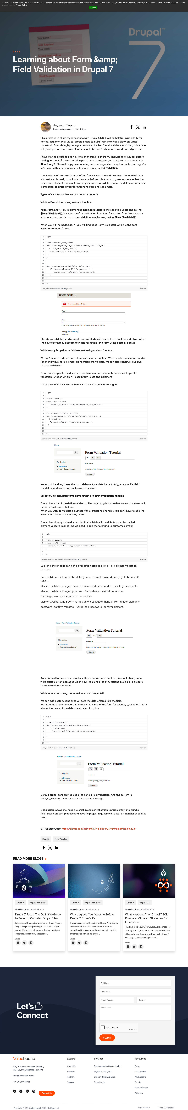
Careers (70, 1082)
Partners (71, 1077)
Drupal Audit (99, 1082)
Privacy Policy (143, 1107)
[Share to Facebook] (131, 127)
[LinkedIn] (27, 1091)
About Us (71, 1066)
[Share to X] (138, 127)
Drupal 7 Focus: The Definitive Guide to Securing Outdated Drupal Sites (38, 916)
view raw (143, 289)
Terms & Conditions (165, 1107)
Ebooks (138, 1082)
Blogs (137, 1066)
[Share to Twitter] (24, 942)
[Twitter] (21, 1091)
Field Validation (61, 839)
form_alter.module (48, 289)
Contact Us (47, 1093)
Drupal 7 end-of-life (38, 903)
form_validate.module (49, 748)
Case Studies (140, 1071)
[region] (94, 260)
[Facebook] (14, 1091)
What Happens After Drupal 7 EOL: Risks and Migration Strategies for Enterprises (146, 918)
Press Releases (141, 1087)
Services (71, 1071)
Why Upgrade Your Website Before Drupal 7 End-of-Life (92, 916)
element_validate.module (50, 439)
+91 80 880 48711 (21, 1081)
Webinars (139, 1093)
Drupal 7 (45, 839)
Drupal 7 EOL (145, 903)
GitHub (69, 289)
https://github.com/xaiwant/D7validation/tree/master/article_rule (98, 828)
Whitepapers (140, 1077)
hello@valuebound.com (23, 1075)
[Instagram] (33, 1091)
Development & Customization (107, 1066)
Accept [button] (93, 7)
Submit (107, 1038)
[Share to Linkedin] (144, 127)
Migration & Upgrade (103, 1071)
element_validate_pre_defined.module (55, 559)
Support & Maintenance (104, 1077)
